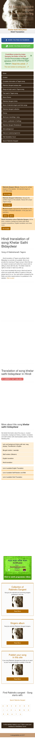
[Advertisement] (17, 164)
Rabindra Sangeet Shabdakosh (12, 125)
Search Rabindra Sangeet (10, 141)
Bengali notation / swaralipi (11, 450)
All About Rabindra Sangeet (21, 8)
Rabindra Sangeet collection (11, 109)
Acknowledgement (8, 129)
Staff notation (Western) (10, 454)
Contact (5, 77)
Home (4, 73)
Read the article (20, 64)
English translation (8, 458)
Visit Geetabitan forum (9, 137)
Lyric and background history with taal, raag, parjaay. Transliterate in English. (16, 445)
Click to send (10, 278)
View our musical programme (11, 133)
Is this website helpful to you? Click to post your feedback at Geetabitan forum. (17, 725)
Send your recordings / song (11, 117)
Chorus (5, 113)
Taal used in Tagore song (10, 93)
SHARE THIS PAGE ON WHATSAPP (19, 46)
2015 (11, 216)
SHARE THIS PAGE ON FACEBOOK (18, 40)
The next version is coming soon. (16, 67)
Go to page (7, 194)
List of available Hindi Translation (12, 477)
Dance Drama (7, 97)
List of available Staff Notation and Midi (14, 473)
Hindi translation (7, 462)
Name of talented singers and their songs (15, 105)
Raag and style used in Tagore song (13, 89)
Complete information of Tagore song (14, 81)
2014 (5, 216)
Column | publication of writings (12, 121)
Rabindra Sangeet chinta (10, 101)
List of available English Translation (13, 468)
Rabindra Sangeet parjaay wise (12, 85)
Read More (17, 611)
